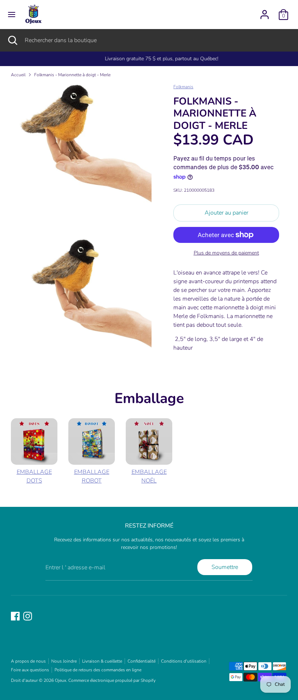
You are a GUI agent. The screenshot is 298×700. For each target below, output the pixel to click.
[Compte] (264, 12)
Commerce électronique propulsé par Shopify (112, 680)
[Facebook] (15, 616)
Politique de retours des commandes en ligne (98, 670)
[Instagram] (27, 616)
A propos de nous (28, 661)
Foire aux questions (30, 670)
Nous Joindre (64, 661)
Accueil (18, 75)
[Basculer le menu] (11, 14)
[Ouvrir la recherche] (12, 40)
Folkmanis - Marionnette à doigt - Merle (72, 75)
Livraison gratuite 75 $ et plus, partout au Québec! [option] (149, 58)
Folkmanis (183, 87)
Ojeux (60, 680)
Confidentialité (142, 661)
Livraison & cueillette (102, 661)
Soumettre (225, 567)
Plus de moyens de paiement (226, 252)
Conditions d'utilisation (183, 661)
